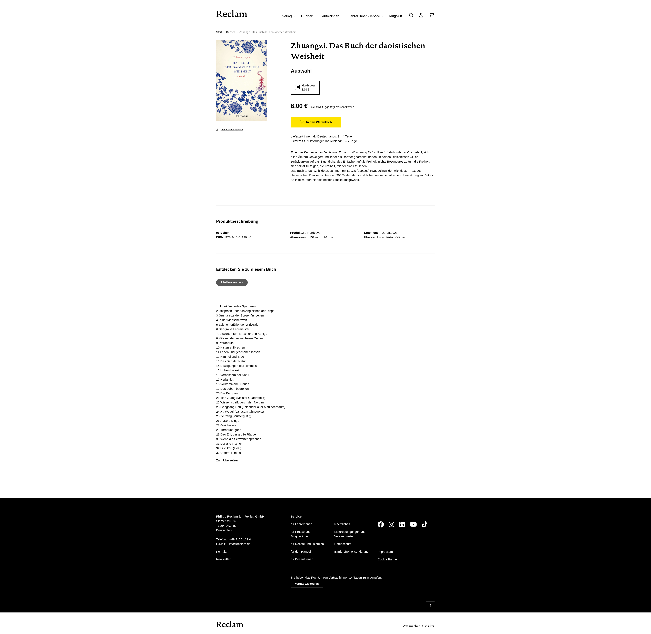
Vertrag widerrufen (307, 583)
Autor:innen (330, 16)
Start (219, 32)
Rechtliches (342, 524)
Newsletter (223, 559)
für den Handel (301, 551)
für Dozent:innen (302, 559)
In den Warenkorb (319, 122)
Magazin (395, 16)
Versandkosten (345, 107)
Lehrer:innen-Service (364, 16)
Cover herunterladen (232, 129)
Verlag (287, 16)
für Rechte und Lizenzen (307, 544)
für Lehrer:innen (301, 524)
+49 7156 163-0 (240, 539)
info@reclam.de (239, 544)
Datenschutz (342, 544)
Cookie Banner (388, 559)
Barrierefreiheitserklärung (351, 551)
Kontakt (221, 551)
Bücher (307, 16)
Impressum (385, 551)
